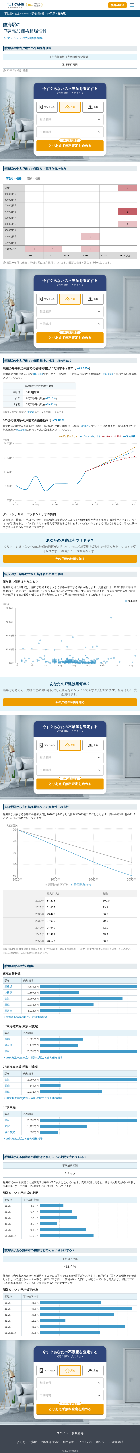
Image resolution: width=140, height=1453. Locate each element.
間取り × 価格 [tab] (14, 178)
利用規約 (69, 1442)
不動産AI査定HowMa (16, 13)
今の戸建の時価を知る (70, 558)
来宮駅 (30, 412)
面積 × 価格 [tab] (33, 178)
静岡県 (51, 13)
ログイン (62, 1433)
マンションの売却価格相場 (25, 38)
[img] (70, 471)
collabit (74, 1451)
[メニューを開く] (132, 5)
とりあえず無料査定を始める (70, 145)
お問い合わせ (50, 1442)
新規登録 (78, 1433)
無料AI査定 (117, 5)
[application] (70, 635)
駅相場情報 (38, 13)
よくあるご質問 (27, 1442)
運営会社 (117, 1442)
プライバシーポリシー (93, 1442)
